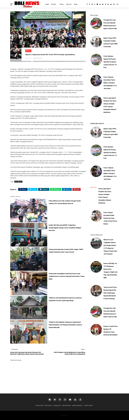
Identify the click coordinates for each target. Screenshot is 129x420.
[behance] (103, 4)
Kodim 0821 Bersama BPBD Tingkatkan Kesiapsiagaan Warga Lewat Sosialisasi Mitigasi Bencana (65, 227)
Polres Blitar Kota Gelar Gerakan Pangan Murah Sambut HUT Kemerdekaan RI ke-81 (65, 202)
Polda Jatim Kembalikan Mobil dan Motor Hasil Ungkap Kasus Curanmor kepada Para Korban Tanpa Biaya (67, 276)
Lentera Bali (39, 405)
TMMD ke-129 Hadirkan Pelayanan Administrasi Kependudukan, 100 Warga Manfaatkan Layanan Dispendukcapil (65, 324)
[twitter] (92, 4)
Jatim (20, 181)
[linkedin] (100, 4)
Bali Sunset (48, 405)
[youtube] (108, 4)
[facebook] (87, 4)
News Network (77, 405)
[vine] (105, 4)
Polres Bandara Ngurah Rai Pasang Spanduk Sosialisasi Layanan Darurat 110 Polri (110, 61)
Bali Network (66, 405)
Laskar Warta (88, 405)
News (75, 4)
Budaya (68, 4)
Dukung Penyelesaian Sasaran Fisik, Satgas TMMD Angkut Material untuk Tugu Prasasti (66, 251)
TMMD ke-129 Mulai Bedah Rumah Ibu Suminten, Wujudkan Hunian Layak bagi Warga (65, 299)
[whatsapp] (94, 4)
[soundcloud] (111, 4)
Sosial (61, 4)
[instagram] (89, 4)
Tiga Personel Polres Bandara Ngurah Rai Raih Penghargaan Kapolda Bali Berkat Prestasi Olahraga (110, 292)
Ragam (53, 4)
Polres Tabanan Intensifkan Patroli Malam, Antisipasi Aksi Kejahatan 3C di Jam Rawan (110, 82)
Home (47, 4)
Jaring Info (57, 405)
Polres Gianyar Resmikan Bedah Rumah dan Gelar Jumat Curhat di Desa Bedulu (110, 218)
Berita (28, 50)
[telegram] (97, 4)
